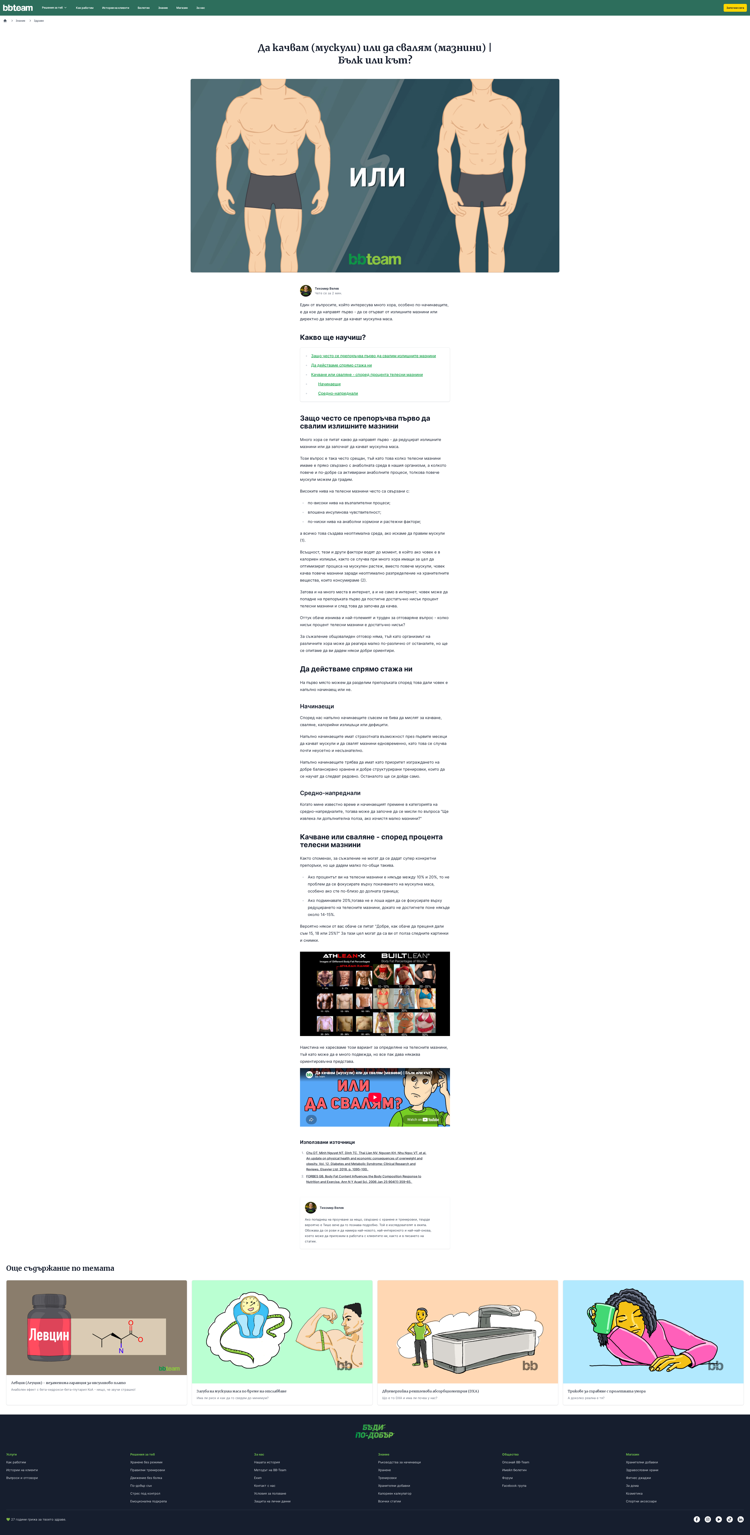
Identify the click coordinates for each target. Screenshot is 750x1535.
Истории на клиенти (115, 7)
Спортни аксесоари (641, 1501)
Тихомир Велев (327, 288)
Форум (507, 1478)
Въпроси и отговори (22, 1478)
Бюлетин (144, 7)
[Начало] (5, 21)
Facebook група (514, 1486)
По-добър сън (141, 1486)
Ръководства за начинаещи (399, 1462)
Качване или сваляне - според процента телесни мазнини (367, 374)
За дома (632, 1486)
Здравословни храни (642, 1470)
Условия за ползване (270, 1493)
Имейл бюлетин (514, 1470)
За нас (200, 7)
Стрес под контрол (145, 1493)
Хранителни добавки (394, 1486)
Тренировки (387, 1478)
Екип (258, 1478)
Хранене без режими (146, 1462)
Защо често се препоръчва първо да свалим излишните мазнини (373, 355)
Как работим (85, 7)
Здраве (39, 20)
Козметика (634, 1493)
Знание (163, 7)
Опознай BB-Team (515, 1462)
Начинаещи (329, 384)
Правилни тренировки (147, 1470)
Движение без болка (146, 1478)
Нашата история (267, 1462)
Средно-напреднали (338, 393)
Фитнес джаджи (638, 1478)
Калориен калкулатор (395, 1493)
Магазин (182, 7)
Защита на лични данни (272, 1501)
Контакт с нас (264, 1486)
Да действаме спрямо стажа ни (341, 365)
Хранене (384, 1470)
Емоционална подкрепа (148, 1501)
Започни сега (735, 7)
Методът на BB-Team (270, 1470)
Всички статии (389, 1501)
